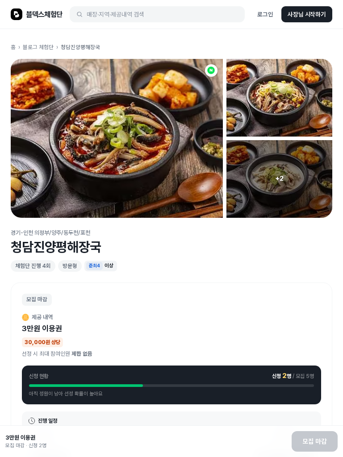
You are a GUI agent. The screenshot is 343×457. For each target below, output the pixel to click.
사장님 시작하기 (307, 14)
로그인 (265, 14)
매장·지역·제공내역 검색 (115, 14)
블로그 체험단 (38, 47)
